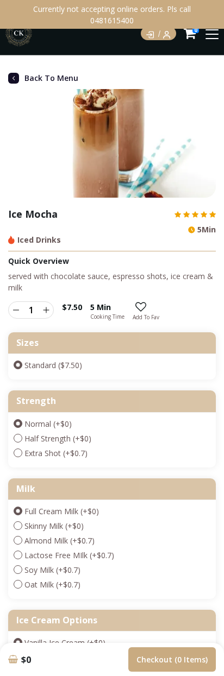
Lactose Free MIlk (69, 555)
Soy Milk (52, 570)
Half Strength (57, 438)
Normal (48, 424)
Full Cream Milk (61, 511)
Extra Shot (56, 453)
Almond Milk (59, 540)
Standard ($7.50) (53, 365)
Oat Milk (52, 584)
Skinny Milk (54, 526)
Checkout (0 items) (172, 659)
